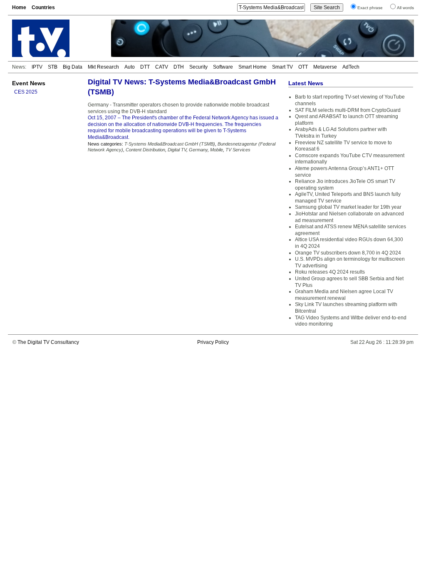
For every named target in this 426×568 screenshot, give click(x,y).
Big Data (72, 67)
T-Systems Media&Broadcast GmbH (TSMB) (169, 143)
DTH (178, 67)
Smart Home (252, 67)
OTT (303, 67)
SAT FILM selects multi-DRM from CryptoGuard (348, 110)
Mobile (216, 149)
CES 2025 (25, 92)
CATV (161, 67)
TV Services (237, 149)
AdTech (350, 67)
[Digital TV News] (56, 38)
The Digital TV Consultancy (48, 342)
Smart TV (282, 67)
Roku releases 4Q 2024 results (330, 272)
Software (223, 67)
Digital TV (177, 149)
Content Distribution (145, 149)
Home (19, 7)
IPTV (37, 67)
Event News (28, 83)
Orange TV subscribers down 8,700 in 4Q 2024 (348, 253)
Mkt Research (103, 67)
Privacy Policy (213, 342)
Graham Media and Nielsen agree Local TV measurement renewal (344, 295)
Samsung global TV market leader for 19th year (348, 207)
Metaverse (325, 67)
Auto (129, 67)
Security (198, 67)
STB (52, 67)
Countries (43, 7)
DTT (145, 67)
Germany (198, 149)
